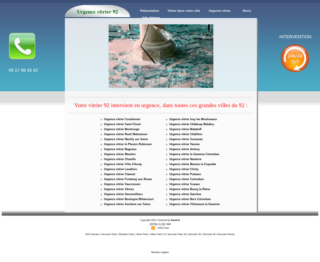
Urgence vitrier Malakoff (185, 129)
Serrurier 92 (194, 234)
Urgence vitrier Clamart (119, 174)
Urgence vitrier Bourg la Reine (189, 189)
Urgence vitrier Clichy (184, 169)
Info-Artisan (151, 17)
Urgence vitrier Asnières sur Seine (127, 204)
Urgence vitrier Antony (184, 149)
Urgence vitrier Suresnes (186, 139)
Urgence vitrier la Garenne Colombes (194, 154)
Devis (247, 10)
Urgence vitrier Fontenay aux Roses (128, 179)
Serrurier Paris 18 (177, 234)
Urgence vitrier (220, 10)
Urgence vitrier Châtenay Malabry (191, 124)
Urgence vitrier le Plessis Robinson (128, 144)
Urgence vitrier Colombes (186, 179)
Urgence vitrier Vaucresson (122, 184)
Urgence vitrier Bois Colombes (190, 199)
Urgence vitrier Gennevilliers (123, 194)
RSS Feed (163, 228)
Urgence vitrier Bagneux (120, 149)
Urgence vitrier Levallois (120, 169)
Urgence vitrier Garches (185, 194)
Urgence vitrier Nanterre (185, 159)
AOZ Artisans (92, 234)
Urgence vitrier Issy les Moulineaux (193, 119)
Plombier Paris (126, 234)
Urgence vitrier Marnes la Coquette (192, 164)
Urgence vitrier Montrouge (121, 129)
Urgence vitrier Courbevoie (122, 119)
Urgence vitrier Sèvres (119, 189)
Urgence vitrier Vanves (184, 144)
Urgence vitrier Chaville (120, 159)
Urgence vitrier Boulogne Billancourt (128, 199)
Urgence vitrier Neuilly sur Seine (126, 139)
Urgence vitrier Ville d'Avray (123, 164)
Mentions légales (160, 252)
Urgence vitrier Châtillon (185, 134)
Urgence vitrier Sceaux (184, 184)
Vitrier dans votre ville (184, 10)
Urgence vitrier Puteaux (185, 174)
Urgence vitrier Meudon (120, 154)
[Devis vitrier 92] (22, 62)
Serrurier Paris (109, 234)
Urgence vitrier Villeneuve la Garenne (194, 204)
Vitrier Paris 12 (158, 234)
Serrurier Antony (226, 234)
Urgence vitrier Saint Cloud (122, 124)
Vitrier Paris (142, 234)
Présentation (149, 10)
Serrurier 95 (209, 234)
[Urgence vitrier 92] (295, 76)
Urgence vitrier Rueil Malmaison (125, 134)
